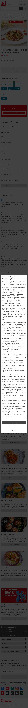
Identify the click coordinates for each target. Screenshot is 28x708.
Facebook (2, 688)
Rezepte (13, 14)
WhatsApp (21, 693)
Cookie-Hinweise (19, 704)
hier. (4, 371)
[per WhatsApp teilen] (9, 56)
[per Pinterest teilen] (7, 56)
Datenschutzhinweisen (7, 370)
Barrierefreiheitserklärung (7, 706)
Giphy (17, 693)
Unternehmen (5, 647)
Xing (12, 688)
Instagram (17, 688)
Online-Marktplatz (12, 4)
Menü (26, 1)
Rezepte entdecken (14, 442)
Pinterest (2, 693)
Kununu (7, 693)
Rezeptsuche (23, 14)
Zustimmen (14, 422)
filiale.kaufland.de (6, 639)
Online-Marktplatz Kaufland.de (10, 651)
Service (4, 643)
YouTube (7, 688)
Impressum (3, 704)
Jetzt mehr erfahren (14, 619)
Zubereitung (14, 71)
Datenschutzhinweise (10, 704)
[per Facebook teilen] (4, 56)
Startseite (3, 14)
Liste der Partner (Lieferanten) (14, 416)
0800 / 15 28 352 (6, 629)
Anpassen (14, 426)
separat (12, 294)
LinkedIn (21, 688)
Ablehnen (14, 430)
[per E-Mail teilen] (2, 56)
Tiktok (12, 693)
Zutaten (14, 68)
